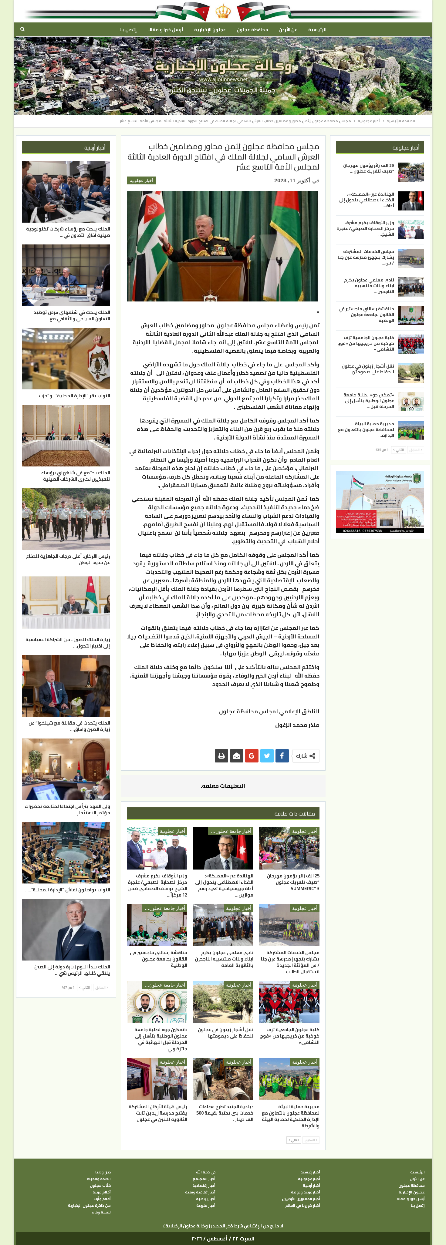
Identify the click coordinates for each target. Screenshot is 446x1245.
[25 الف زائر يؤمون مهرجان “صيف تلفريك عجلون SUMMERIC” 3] (289, 848)
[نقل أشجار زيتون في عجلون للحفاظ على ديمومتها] (223, 1002)
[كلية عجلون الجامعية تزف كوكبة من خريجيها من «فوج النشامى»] (289, 1002)
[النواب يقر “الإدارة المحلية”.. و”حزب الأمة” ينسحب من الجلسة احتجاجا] (66, 358)
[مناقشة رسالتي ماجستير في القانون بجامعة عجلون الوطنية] (157, 925)
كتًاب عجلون (100, 1186)
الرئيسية (317, 29)
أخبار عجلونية (141, 180)
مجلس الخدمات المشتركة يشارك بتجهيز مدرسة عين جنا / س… (366, 257)
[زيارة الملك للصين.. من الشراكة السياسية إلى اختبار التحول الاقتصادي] (66, 602)
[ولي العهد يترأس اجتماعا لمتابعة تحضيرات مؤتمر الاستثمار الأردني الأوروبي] (66, 769)
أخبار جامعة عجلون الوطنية (229, 831)
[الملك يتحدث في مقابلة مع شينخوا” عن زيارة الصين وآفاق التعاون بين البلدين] (66, 686)
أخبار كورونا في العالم (302, 1206)
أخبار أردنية (311, 1186)
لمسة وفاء (101, 1212)
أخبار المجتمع (204, 1179)
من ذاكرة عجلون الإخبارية (89, 1206)
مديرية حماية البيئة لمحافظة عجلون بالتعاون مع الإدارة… (366, 429)
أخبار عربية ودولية (305, 1192)
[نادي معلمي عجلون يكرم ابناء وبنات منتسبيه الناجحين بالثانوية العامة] (223, 925)
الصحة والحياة (99, 1179)
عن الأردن (288, 29)
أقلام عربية (102, 1192)
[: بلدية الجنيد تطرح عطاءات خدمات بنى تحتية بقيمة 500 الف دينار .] (223, 1079)
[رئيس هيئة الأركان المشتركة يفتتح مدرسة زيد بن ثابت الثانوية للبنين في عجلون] (157, 1079)
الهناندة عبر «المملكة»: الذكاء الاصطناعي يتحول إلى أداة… (366, 199)
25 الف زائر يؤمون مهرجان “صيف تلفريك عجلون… (368, 168)
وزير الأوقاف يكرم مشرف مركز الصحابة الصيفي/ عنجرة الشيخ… (365, 228)
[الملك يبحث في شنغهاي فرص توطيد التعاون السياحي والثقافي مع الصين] (66, 275)
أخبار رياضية (205, 1199)
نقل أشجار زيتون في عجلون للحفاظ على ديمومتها (368, 369)
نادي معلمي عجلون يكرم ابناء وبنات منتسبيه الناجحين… (369, 285)
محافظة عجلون (252, 29)
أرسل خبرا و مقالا (165, 29)
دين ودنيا (103, 1172)
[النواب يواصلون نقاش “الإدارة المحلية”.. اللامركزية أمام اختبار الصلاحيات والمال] (66, 852)
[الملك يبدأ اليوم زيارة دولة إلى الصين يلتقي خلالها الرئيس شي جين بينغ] (66, 930)
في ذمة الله (205, 1172)
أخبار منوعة (205, 1206)
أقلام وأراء (102, 1199)
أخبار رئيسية (310, 1172)
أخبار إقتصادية (203, 1186)
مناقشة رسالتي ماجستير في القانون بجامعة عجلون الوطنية (366, 314)
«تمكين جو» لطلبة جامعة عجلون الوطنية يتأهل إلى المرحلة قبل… (368, 400)
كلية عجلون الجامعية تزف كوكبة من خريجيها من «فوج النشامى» (365, 343)
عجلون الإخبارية (210, 29)
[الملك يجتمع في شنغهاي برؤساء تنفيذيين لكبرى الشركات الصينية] (66, 435)
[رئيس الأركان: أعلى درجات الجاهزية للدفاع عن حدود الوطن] (66, 519)
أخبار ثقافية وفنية (200, 1192)
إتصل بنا (128, 29)
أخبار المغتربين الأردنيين (301, 1199)
